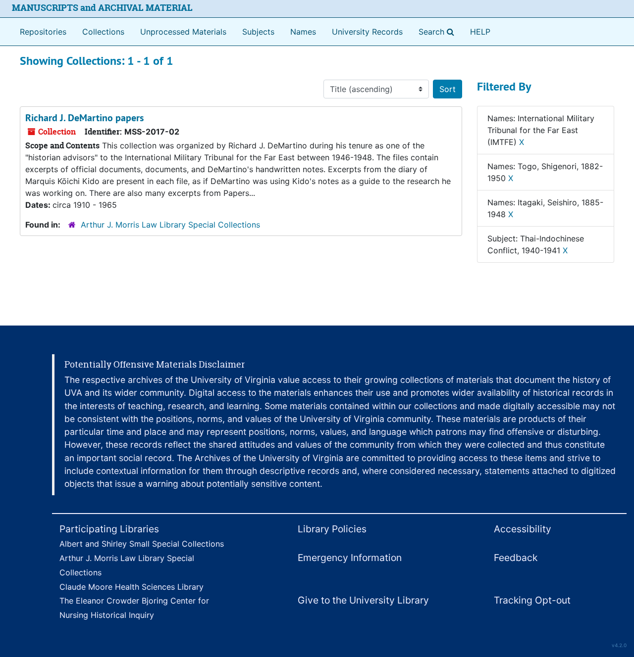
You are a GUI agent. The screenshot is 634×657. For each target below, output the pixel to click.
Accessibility (522, 529)
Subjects (258, 32)
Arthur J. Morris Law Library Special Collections (170, 225)
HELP (480, 32)
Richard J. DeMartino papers (84, 117)
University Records (367, 32)
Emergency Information (350, 557)
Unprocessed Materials (183, 32)
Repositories (43, 32)
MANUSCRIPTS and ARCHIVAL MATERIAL (102, 7)
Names (303, 32)
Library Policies (332, 529)
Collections (103, 32)
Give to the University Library (363, 600)
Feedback (515, 557)
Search (438, 31)
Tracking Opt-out (532, 600)
